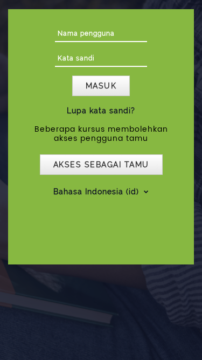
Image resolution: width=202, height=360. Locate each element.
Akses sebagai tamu (101, 164)
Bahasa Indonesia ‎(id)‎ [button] (97, 191)
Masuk (101, 85)
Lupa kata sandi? (101, 110)
